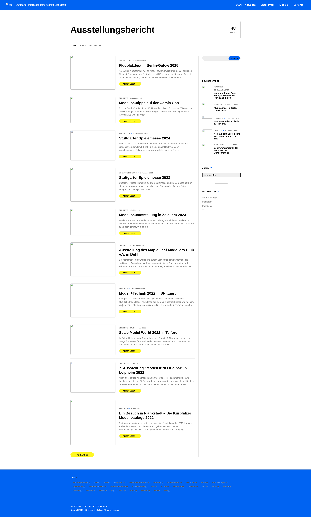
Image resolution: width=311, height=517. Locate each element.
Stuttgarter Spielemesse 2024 (144, 138)
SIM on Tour (124, 61)
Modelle (218, 131)
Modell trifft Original (219, 482)
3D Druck (164, 486)
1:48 (107, 482)
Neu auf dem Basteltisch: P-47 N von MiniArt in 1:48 (227, 136)
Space (122, 490)
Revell (204, 482)
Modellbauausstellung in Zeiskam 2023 (152, 215)
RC (113, 490)
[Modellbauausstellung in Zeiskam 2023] (92, 222)
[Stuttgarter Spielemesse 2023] (92, 185)
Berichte (123, 98)
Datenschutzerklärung (96, 506)
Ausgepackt (119, 482)
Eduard (103, 490)
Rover (157, 490)
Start (73, 46)
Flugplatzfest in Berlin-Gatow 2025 (148, 65)
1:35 (204, 486)
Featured (218, 87)
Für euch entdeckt (174, 482)
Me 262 (133, 490)
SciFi (153, 486)
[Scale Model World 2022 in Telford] (92, 340)
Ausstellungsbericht (81, 482)
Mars (167, 490)
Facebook (207, 206)
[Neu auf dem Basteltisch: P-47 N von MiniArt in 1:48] (207, 134)
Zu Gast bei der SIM (128, 173)
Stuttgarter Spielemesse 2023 (144, 178)
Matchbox (145, 490)
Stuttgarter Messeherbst (139, 482)
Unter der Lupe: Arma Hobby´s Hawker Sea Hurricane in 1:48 (225, 95)
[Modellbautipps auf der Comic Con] (92, 110)
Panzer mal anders (139, 486)
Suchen (234, 58)
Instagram (207, 202)
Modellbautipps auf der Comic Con (149, 103)
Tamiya (215, 486)
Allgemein (219, 145)
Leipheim (158, 482)
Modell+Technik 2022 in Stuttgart (147, 293)
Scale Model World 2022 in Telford (148, 333)
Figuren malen (79, 486)
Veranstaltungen (210, 197)
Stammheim (193, 486)
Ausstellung (178, 486)
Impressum (75, 506)
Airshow (227, 486)
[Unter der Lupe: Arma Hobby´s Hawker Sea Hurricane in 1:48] (207, 90)
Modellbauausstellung (119, 486)
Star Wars (77, 490)
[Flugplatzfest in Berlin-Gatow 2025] (92, 73)
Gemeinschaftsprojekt (97, 486)
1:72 (97, 482)
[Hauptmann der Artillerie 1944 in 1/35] (207, 121)
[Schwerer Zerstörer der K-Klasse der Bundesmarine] (207, 148)
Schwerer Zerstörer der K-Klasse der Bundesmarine (226, 150)
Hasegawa (90, 490)
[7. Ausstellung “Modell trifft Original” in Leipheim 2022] (92, 377)
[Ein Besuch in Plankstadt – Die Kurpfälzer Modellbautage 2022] (92, 422)
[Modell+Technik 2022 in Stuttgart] (92, 300)
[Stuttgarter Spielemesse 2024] (92, 145)
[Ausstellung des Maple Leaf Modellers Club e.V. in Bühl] (92, 259)
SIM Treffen (191, 482)
